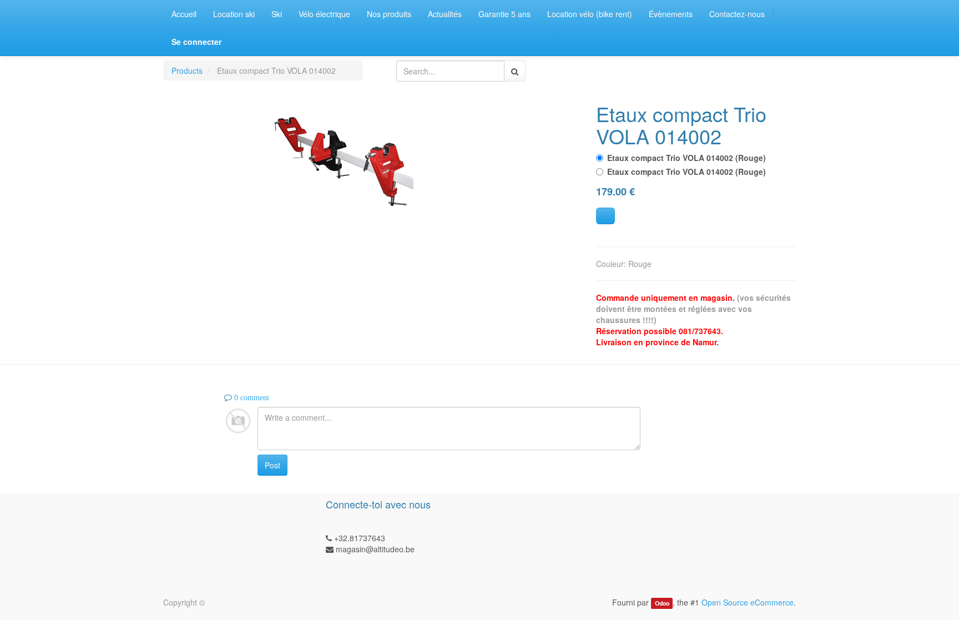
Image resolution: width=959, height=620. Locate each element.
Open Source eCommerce (747, 602)
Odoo (662, 603)
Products (187, 70)
